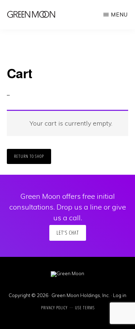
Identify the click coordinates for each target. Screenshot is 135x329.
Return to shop (29, 156)
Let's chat (68, 232)
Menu (119, 14)
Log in (119, 295)
